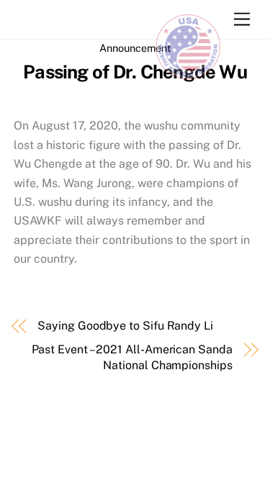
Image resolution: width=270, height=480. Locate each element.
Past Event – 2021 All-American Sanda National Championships (132, 357)
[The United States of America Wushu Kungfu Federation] (188, 71)
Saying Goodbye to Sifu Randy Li (125, 325)
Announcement (135, 48)
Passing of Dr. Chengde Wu (135, 72)
